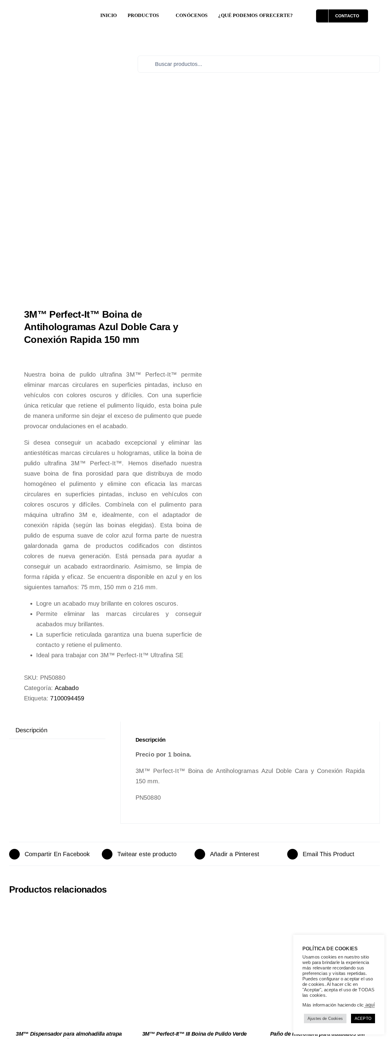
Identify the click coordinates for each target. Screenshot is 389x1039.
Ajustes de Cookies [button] (325, 1018)
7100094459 (67, 698)
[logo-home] (53, 11)
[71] (98, 204)
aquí (369, 1004)
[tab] (31, 730)
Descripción (31, 730)
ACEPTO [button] (363, 1018)
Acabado (67, 688)
